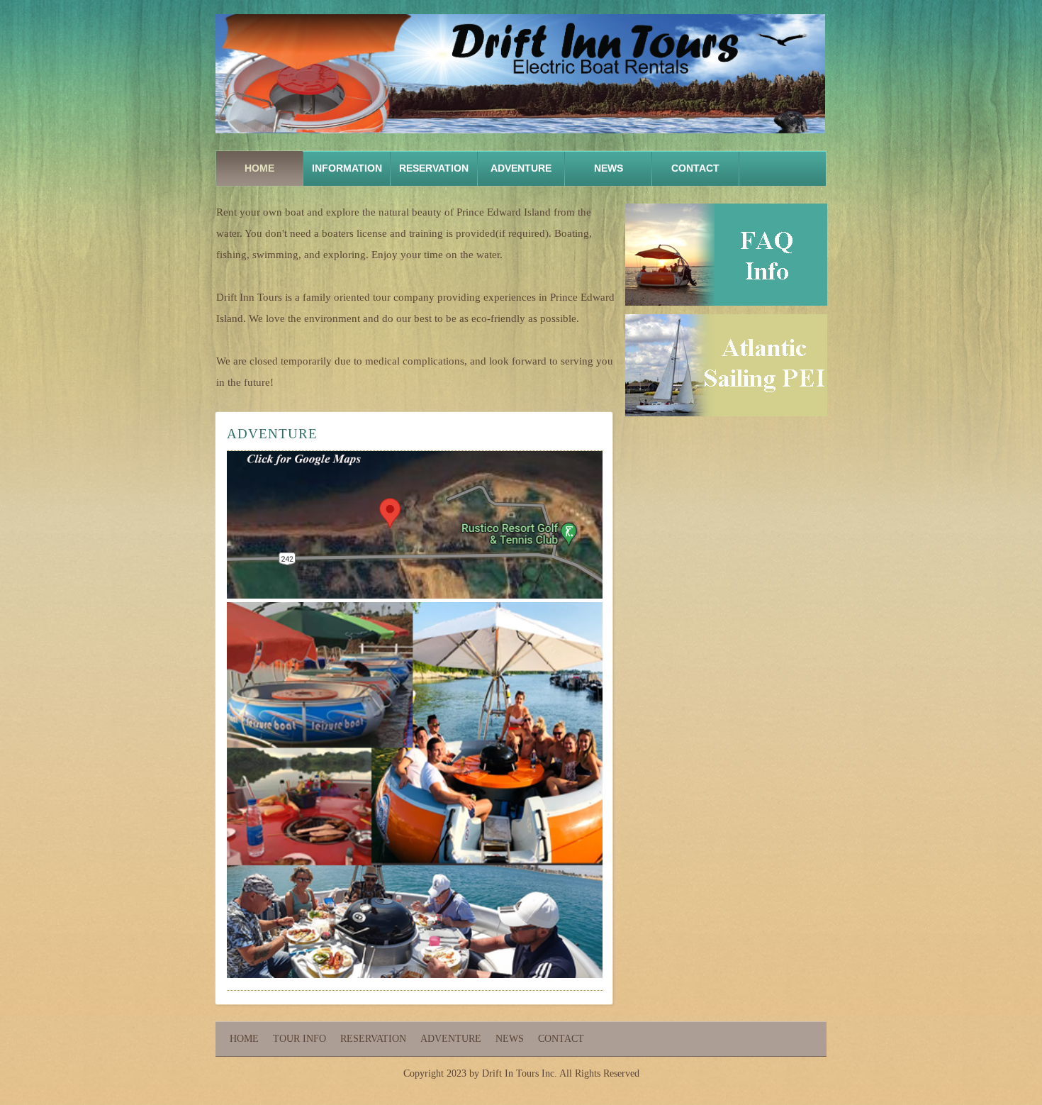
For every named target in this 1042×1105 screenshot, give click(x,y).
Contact (695, 168)
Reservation (434, 168)
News (608, 168)
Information (347, 168)
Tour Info (299, 1038)
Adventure (450, 1038)
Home (259, 168)
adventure (521, 168)
